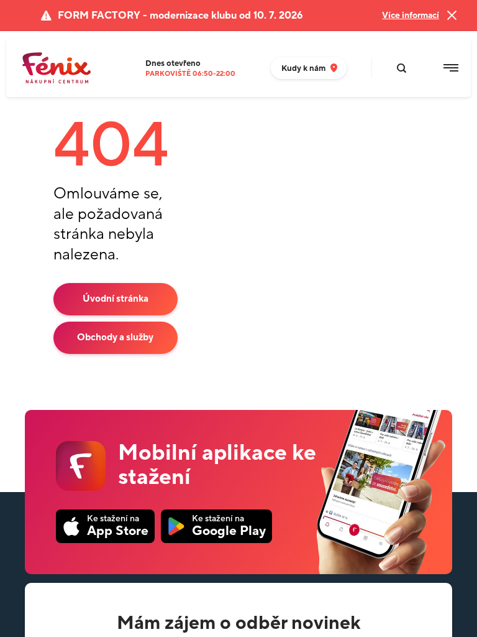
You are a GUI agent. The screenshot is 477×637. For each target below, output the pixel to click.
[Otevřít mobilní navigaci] (450, 67)
